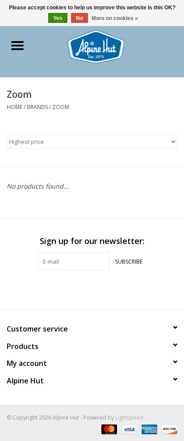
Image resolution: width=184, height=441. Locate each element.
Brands (37, 107)
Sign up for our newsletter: (92, 241)
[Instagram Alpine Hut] (108, 288)
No (79, 18)
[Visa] (128, 429)
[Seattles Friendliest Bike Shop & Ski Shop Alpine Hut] (109, 46)
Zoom (60, 107)
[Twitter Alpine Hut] (92, 288)
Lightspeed (129, 417)
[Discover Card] (168, 429)
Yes (58, 18)
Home (14, 107)
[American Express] (148, 429)
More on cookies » (115, 18)
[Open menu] (17, 45)
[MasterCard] (108, 429)
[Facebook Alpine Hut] (76, 288)
